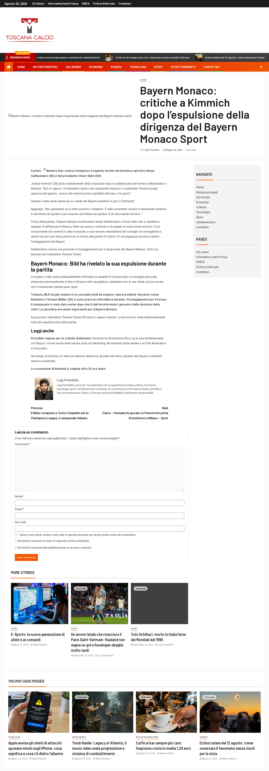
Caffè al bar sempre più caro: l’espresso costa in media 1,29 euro (131, 57)
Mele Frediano (40, 645)
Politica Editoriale (104, 3)
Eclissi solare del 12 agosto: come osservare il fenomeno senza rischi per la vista (227, 748)
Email (19, 509)
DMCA (85, 3)
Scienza (204, 737)
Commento (23, 444)
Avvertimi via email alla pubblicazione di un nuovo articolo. (55, 547)
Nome (20, 496)
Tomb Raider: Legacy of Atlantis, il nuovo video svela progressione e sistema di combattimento (99, 748)
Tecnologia (138, 67)
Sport (158, 67)
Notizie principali (45, 67)
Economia (96, 67)
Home (21, 67)
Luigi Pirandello (151, 150)
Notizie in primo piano (147, 737)
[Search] (261, 67)
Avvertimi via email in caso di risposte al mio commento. (54, 541)
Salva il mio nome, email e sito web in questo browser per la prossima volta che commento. (77, 535)
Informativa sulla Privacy (63, 3)
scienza (116, 67)
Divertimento (79, 737)
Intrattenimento (183, 67)
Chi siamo (38, 3)
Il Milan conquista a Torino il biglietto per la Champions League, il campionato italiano (60, 413)
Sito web (20, 522)
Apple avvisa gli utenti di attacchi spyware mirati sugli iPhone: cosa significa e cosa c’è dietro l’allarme (35, 748)
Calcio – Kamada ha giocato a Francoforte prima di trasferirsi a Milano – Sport (135, 413)
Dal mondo (73, 67)
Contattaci (124, 3)
